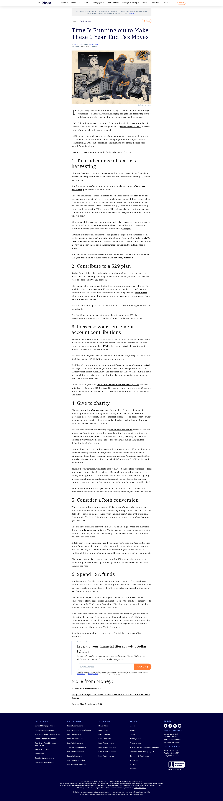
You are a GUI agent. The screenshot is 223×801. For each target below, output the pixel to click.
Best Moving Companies (45, 762)
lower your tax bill (130, 126)
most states (141, 292)
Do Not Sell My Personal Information (144, 747)
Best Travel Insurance (107, 752)
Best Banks (39, 754)
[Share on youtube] (179, 726)
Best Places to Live (106, 743)
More (166, 3)
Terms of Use (81, 674)
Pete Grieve (78, 44)
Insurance (74, 3)
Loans (86, 3)
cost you (126, 228)
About (132, 726)
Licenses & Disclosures (139, 756)
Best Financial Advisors (76, 764)
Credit (63, 3)
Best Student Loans (75, 726)
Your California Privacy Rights (142, 752)
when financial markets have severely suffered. (107, 257)
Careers (133, 769)
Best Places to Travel (107, 747)
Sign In (181, 2)
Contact (133, 730)
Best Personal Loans (75, 739)
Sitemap (133, 764)
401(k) (106, 346)
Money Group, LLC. (100, 781)
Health (144, 3)
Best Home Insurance (75, 752)
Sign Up (141, 667)
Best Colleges (104, 734)
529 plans (93, 280)
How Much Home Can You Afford (48, 734)
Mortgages (97, 3)
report (128, 173)
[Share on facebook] (165, 726)
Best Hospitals (104, 739)
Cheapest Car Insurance (76, 747)
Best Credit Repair (74, 734)
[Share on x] (170, 726)
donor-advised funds (120, 429)
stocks (137, 195)
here (140, 794)
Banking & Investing (129, 3)
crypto (79, 199)
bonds (145, 195)
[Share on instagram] (175, 726)
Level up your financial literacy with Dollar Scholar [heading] (112, 649)
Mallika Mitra (93, 44)
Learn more (131, 13)
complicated (143, 365)
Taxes (74, 21)
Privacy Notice (93, 674)
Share (148, 21)
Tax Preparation (85, 21)
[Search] (39, 3)
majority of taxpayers (93, 410)
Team (132, 734)
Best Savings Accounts (44, 758)
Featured (155, 3)
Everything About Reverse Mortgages (45, 744)
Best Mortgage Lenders (44, 730)
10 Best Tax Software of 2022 (87, 688)
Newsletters (103, 726)
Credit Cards (112, 3)
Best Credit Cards (42, 749)
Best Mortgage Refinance (45, 739)
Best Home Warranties (76, 760)
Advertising (135, 760)
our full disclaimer (140, 788)
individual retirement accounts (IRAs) (118, 384)
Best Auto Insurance (75, 743)
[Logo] (46, 3)
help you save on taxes (94, 530)
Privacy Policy (135, 739)
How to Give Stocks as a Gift (87, 704)
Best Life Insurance (74, 756)
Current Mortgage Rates (45, 726)
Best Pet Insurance (106, 756)
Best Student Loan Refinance (79, 730)
